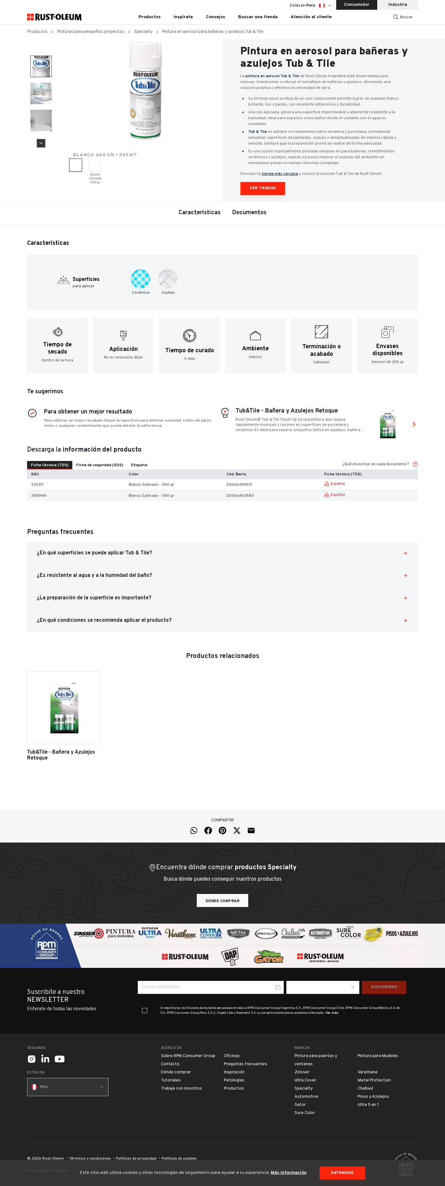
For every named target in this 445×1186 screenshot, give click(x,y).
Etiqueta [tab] (139, 465)
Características (200, 212)
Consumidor (356, 4)
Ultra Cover (305, 1080)
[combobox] (322, 987)
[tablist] (89, 465)
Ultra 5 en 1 (368, 1105)
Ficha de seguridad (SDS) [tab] (99, 465)
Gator (300, 1105)
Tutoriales (171, 1080)
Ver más (331, 1013)
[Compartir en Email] (251, 830)
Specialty (143, 32)
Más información (289, 1173)
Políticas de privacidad (136, 1158)
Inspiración (234, 1072)
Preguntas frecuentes (245, 1064)
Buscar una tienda (258, 17)
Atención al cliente (311, 17)
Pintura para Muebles (378, 1056)
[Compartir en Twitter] (237, 830)
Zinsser (301, 1072)
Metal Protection (374, 1080)
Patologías (234, 1080)
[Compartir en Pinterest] (222, 830)
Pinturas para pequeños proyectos (90, 32)
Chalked (365, 1088)
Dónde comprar (223, 901)
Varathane (368, 1072)
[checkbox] (144, 1010)
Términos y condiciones (90, 1158)
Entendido (342, 1173)
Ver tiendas (263, 188)
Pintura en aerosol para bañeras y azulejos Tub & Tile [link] (213, 32)
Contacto (170, 1064)
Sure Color (304, 1113)
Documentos (249, 212)
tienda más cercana (280, 173)
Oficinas (232, 1056)
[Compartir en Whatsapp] (194, 830)
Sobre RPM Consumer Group (188, 1056)
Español (338, 483)
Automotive (306, 1096)
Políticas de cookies (179, 1158)
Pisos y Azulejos (373, 1096)
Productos (37, 32)
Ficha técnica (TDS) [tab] (49, 465)
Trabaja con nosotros (181, 1088)
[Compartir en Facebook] (208, 830)
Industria (397, 4)
